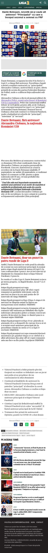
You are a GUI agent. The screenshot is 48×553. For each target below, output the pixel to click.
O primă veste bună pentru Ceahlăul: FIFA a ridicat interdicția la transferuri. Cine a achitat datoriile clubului (29, 474)
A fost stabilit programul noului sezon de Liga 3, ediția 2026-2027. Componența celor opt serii (29, 511)
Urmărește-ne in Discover (34, 74)
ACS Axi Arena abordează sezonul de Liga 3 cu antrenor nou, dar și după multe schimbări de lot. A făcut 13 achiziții (29, 462)
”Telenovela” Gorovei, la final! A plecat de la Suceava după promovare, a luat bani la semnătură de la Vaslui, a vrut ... (29, 449)
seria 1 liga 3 (31, 435)
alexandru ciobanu (12, 431)
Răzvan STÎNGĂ (14, 23)
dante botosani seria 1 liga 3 (11, 435)
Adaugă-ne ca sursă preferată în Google (11, 74)
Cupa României (29, 7)
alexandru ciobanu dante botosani (31, 431)
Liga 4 (20, 7)
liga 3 (23, 435)
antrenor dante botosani (10, 433)
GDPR (33, 522)
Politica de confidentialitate (16, 522)
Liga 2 (8, 7)
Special (39, 7)
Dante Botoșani (24, 433)
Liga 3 (14, 7)
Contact (39, 522)
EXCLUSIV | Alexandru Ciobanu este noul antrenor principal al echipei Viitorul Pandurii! (23, 397)
